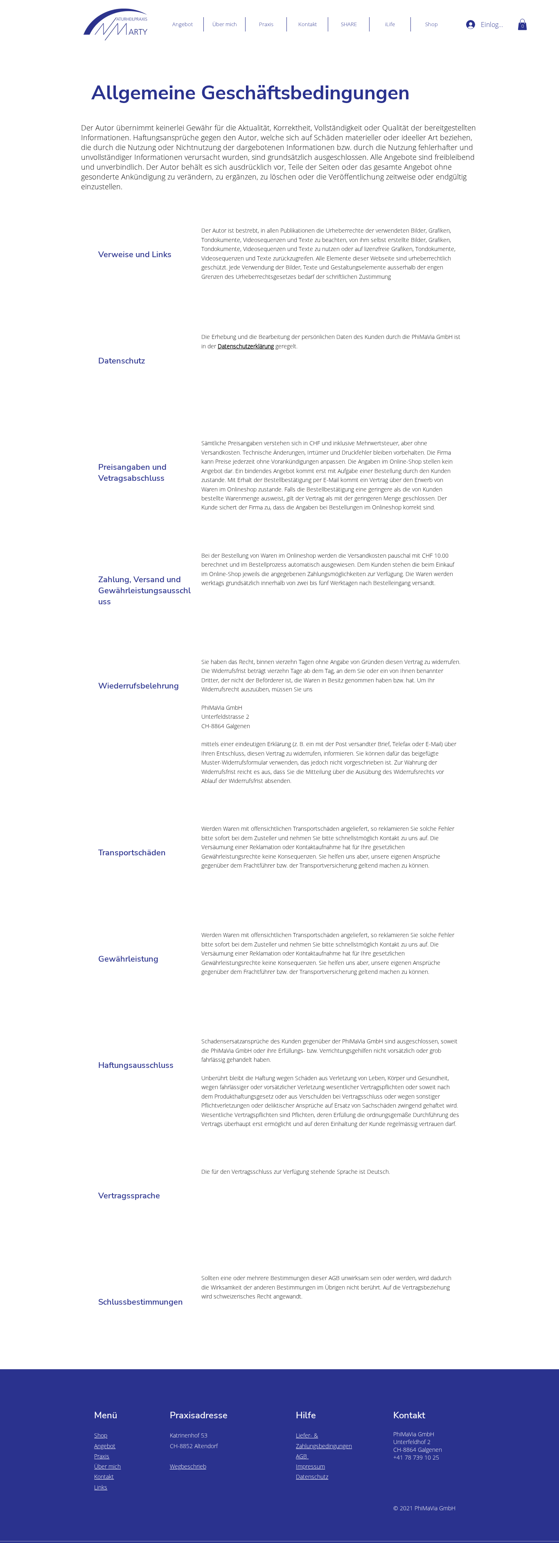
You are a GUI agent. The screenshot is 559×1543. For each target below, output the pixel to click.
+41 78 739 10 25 (416, 1457)
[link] (522, 24)
